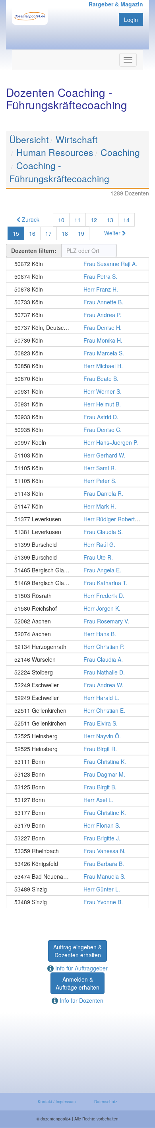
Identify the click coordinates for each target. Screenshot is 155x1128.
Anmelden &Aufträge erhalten (77, 983)
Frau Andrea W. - (77, 685)
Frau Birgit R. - (77, 749)
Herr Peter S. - (77, 481)
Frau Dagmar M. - (77, 774)
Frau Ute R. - (77, 557)
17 (48, 233)
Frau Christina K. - (77, 761)
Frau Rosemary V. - (77, 621)
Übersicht (28, 139)
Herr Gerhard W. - (77, 455)
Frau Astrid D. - (77, 417)
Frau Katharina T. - (77, 583)
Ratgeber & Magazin (116, 4)
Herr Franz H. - (77, 289)
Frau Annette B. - (77, 302)
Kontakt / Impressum (57, 1101)
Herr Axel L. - (77, 800)
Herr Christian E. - (77, 710)
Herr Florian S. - (77, 825)
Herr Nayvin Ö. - (77, 736)
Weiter (113, 233)
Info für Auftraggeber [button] (81, 968)
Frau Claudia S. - (77, 532)
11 (77, 220)
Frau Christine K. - (77, 812)
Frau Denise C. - (77, 430)
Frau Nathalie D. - (77, 672)
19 (81, 233)
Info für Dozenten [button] (80, 1000)
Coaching (120, 152)
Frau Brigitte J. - (77, 838)
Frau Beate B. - (77, 379)
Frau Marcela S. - (77, 353)
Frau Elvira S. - (77, 723)
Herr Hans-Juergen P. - (77, 442)
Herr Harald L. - (77, 698)
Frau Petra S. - (77, 276)
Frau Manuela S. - (77, 876)
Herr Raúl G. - (77, 544)
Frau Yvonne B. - (77, 902)
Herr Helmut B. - (77, 404)
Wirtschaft (76, 139)
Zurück (29, 219)
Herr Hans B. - (77, 634)
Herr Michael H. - (77, 366)
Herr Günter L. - (77, 889)
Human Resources (54, 152)
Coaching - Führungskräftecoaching (59, 172)
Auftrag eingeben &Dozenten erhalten (77, 951)
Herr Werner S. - (77, 391)
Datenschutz (105, 1101)
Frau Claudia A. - (77, 659)
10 (61, 220)
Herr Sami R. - (77, 468)
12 (94, 220)
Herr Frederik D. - (77, 595)
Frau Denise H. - (77, 327)
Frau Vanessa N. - (77, 851)
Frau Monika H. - (77, 340)
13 (110, 220)
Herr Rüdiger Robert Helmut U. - (77, 519)
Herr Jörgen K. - (77, 608)
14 (126, 220)
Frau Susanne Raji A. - (77, 264)
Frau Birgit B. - (77, 787)
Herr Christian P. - (77, 647)
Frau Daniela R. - (77, 493)
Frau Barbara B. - (77, 864)
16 (32, 233)
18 (65, 233)
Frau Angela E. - (77, 570)
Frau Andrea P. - (77, 315)
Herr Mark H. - (77, 506)
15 (16, 233)
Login (131, 20)
